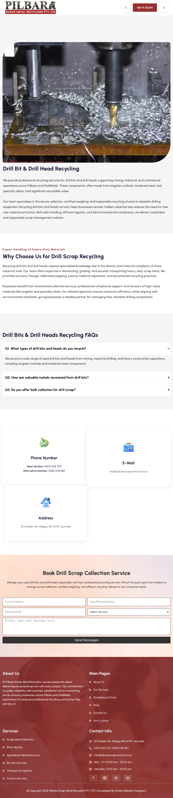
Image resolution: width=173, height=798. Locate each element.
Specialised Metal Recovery (23, 755)
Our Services (101, 689)
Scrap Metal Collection (20, 739)
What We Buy (15, 747)
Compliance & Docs (105, 697)
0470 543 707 (53, 466)
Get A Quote (145, 7)
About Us (98, 682)
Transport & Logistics (19, 770)
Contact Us (100, 712)
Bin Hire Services (17, 762)
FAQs (96, 705)
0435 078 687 (56, 470)
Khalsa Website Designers (130, 790)
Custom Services (17, 778)
